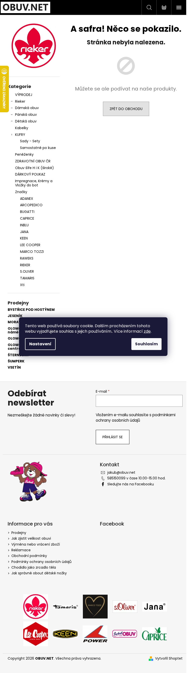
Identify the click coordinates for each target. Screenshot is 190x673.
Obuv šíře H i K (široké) (34, 167)
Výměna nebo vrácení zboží (35, 544)
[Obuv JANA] (154, 606)
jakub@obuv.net (121, 472)
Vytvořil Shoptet (169, 658)
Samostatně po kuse (38, 147)
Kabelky (21, 127)
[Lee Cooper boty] (35, 633)
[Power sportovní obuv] (95, 633)
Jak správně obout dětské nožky (39, 573)
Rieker (20, 101)
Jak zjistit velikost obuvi (31, 538)
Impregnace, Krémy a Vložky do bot (33, 183)
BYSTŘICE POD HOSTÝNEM (31, 310)
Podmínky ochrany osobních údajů (41, 561)
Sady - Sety (30, 141)
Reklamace (21, 550)
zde (147, 331)
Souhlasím (146, 344)
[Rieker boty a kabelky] (35, 606)
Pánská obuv (26, 114)
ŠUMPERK (16, 361)
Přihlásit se (112, 437)
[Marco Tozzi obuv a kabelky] (95, 606)
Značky (21, 191)
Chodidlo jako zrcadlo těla (33, 567)
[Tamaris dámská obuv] (65, 606)
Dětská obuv (26, 121)
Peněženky (24, 154)
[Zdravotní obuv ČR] (124, 633)
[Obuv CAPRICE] (154, 633)
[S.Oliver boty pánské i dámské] (125, 606)
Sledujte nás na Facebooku (130, 484)
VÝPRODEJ (23, 94)
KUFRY (20, 134)
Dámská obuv (27, 107)
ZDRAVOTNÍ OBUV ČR (32, 161)
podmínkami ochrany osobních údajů (135, 417)
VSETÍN (14, 367)
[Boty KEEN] (65, 633)
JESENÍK (15, 316)
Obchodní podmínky (29, 555)
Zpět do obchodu (126, 108)
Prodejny (18, 532)
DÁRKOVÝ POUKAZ (30, 174)
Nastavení (40, 344)
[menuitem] (34, 198)
